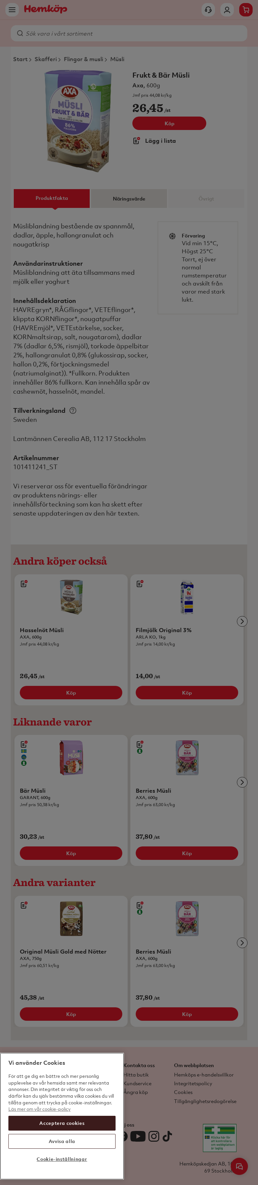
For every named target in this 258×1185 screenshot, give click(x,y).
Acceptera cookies (61, 1123)
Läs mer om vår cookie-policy (39, 1109)
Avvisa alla (62, 1141)
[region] (62, 1116)
